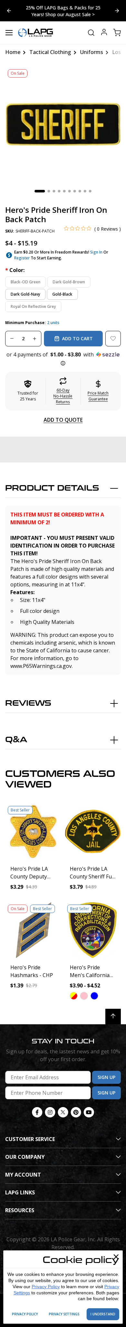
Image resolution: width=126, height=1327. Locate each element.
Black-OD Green (25, 282)
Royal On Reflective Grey (33, 306)
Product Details (52, 488)
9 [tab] (85, 191)
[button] (63, 359)
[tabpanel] (63, 124)
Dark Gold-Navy (25, 294)
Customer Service (30, 1139)
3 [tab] (54, 191)
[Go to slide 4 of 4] (116, 10)
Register (22, 258)
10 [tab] (90, 191)
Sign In (96, 252)
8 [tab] (80, 191)
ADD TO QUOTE (63, 419)
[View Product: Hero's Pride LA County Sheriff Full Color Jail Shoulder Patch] (93, 831)
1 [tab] (40, 191)
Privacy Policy (46, 1286)
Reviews (28, 703)
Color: (15, 270)
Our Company (25, 1156)
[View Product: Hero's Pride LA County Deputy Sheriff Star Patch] (33, 831)
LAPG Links (20, 1192)
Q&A (16, 740)
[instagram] (50, 1112)
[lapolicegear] (35, 33)
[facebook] (37, 1112)
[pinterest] (76, 1112)
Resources (19, 1210)
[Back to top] (113, 1016)
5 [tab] (64, 191)
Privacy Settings (64, 1314)
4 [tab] (59, 191)
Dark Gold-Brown (69, 282)
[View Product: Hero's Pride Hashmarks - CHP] (33, 930)
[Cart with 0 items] (117, 33)
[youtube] (89, 1112)
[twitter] (63, 1112)
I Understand (102, 1314)
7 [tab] (74, 191)
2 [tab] (48, 191)
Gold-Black (62, 294)
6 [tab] (69, 191)
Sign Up (106, 1077)
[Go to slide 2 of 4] (9, 10)
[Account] (104, 33)
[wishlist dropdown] (113, 338)
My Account (23, 1174)
